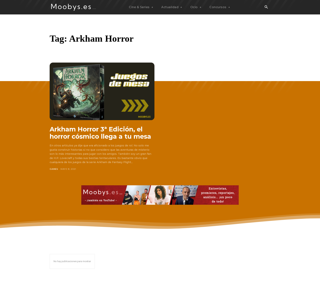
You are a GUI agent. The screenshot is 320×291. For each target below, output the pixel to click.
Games (54, 169)
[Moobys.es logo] (74, 7)
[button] (266, 7)
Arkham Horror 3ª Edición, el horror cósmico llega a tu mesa (100, 132)
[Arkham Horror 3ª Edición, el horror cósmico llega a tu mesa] (102, 91)
